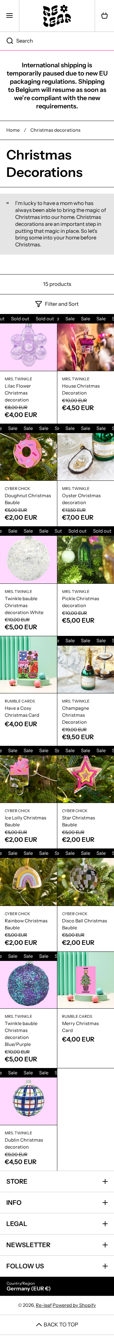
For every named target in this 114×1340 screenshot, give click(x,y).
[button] (104, 16)
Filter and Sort (62, 304)
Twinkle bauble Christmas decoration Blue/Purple (21, 1034)
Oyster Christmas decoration (81, 499)
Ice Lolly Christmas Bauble (25, 821)
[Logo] (57, 16)
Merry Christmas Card (80, 1027)
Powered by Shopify (74, 1305)
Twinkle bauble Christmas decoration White (24, 605)
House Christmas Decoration (81, 389)
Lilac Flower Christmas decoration (18, 393)
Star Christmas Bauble (78, 821)
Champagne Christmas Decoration (75, 715)
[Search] (6, 41)
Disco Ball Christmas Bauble (84, 924)
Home (13, 130)
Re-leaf (44, 1305)
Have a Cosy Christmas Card (22, 711)
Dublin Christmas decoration (24, 1143)
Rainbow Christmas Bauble (26, 924)
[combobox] (57, 41)
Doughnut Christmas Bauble (28, 499)
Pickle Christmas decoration (80, 602)
